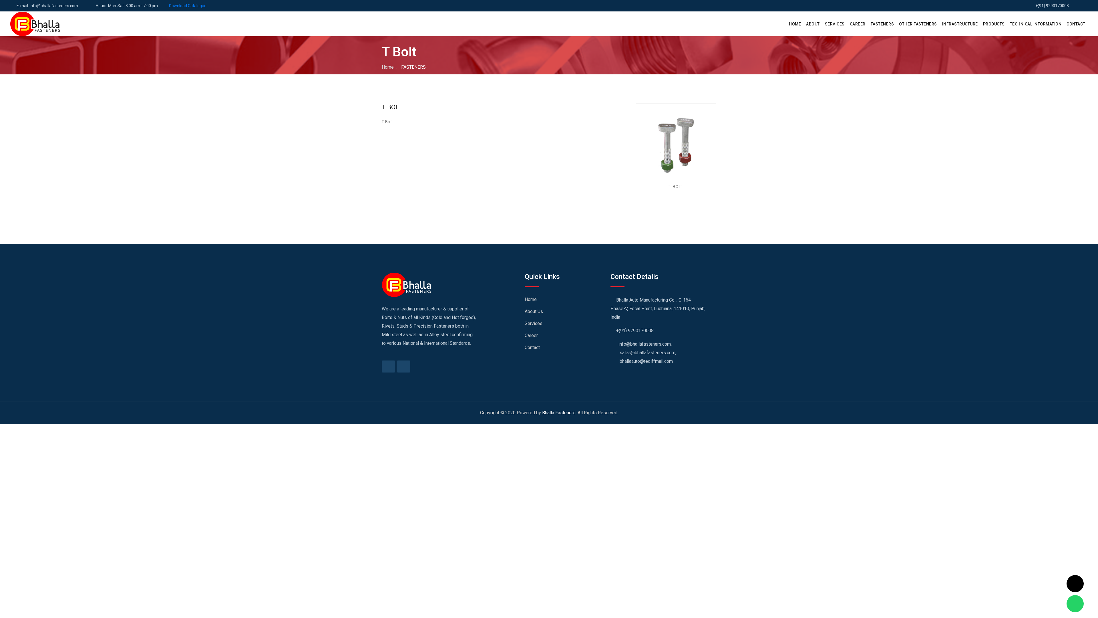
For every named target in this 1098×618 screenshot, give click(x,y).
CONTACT (1076, 24)
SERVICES (835, 24)
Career (531, 335)
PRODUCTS (994, 24)
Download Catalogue (187, 5)
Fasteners (882, 24)
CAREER (858, 24)
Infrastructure (960, 24)
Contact (532, 347)
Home (388, 67)
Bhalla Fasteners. (559, 412)
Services (533, 323)
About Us (534, 311)
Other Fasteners (918, 24)
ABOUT (813, 24)
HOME (795, 24)
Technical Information (1036, 24)
